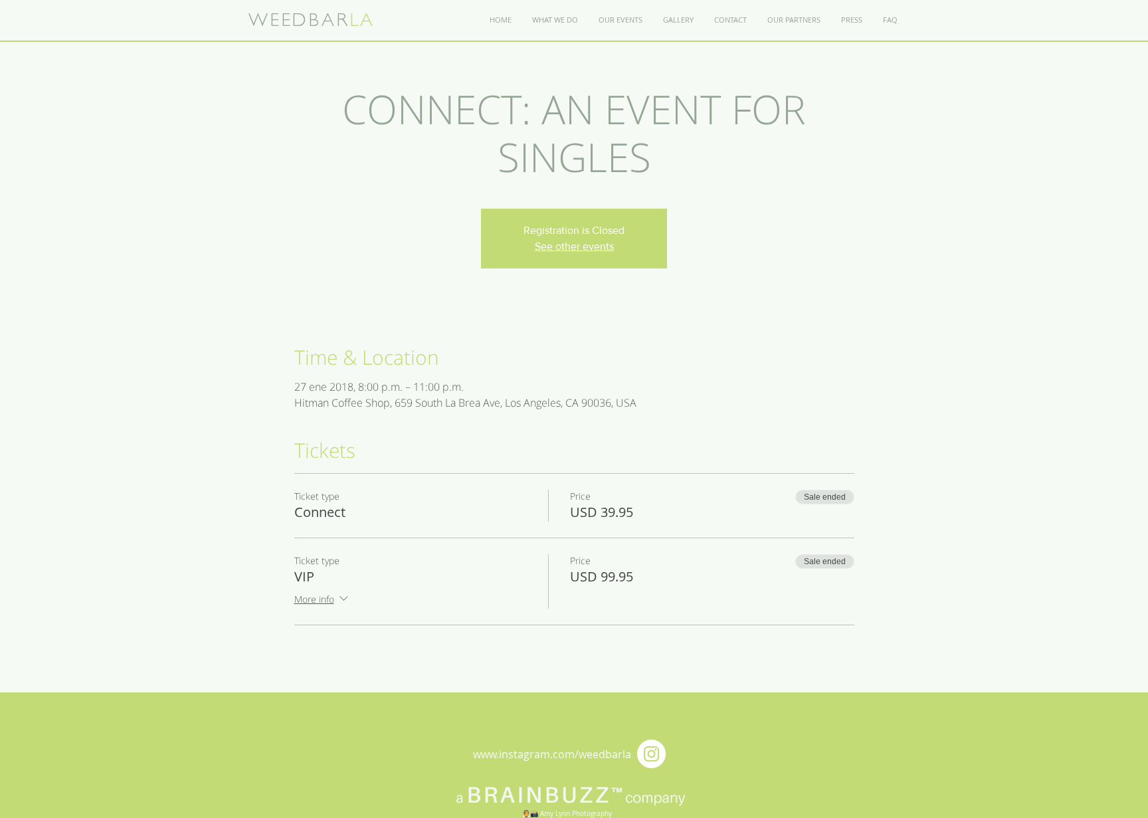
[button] (730, 20)
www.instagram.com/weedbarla (552, 754)
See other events (574, 246)
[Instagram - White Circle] (651, 754)
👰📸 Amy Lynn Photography (567, 813)
